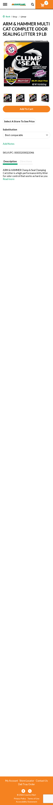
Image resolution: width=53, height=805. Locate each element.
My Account (11, 780)
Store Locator (27, 780)
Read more (8, 179)
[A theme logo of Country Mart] (19, 2)
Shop (15, 16)
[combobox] (26, 135)
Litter (23, 16)
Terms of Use (33, 798)
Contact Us (42, 780)
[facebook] (23, 791)
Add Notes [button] (8, 143)
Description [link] (10, 161)
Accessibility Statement (26, 802)
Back (7, 16)
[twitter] (30, 791)
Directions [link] (26, 161)
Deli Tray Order (26, 784)
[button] (8, 98)
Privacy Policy (20, 798)
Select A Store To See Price (19, 121)
